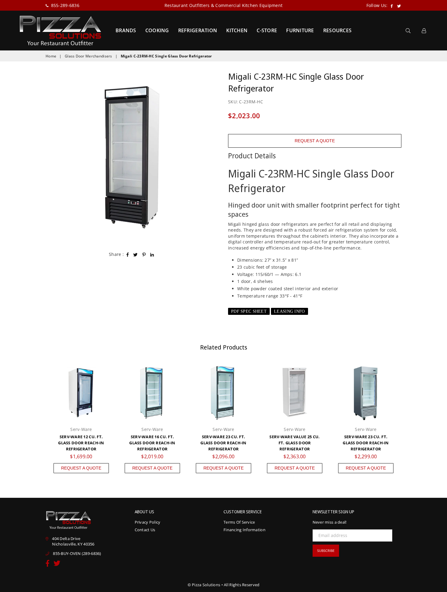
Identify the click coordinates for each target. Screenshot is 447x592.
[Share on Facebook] (127, 254)
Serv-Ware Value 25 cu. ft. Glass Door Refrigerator (294, 442)
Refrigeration (197, 30)
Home (51, 56)
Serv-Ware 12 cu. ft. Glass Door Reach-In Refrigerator (81, 442)
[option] (132, 157)
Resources (337, 30)
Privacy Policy (148, 522)
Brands (126, 30)
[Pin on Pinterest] (144, 254)
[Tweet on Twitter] (135, 254)
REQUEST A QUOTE (315, 140)
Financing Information (244, 529)
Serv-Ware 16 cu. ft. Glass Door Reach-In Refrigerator (152, 442)
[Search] (408, 30)
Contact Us (145, 529)
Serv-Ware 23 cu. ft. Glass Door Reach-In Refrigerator (223, 442)
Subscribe (325, 550)
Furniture (300, 30)
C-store (267, 30)
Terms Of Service (239, 522)
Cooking (157, 30)
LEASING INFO (289, 311)
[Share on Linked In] (152, 254)
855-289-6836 (64, 5)
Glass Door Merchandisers (88, 56)
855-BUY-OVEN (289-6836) (77, 553)
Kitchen (237, 30)
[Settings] (424, 30)
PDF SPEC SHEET (249, 311)
